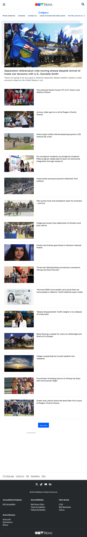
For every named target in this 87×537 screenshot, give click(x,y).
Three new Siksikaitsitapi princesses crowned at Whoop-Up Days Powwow (58, 268)
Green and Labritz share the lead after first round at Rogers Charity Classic (59, 402)
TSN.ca (61, 510)
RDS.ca (5, 525)
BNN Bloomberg (65, 507)
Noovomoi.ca (7, 522)
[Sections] (4, 4)
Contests (21, 16)
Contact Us (32, 16)
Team (43, 476)
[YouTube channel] (45, 484)
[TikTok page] (41, 484)
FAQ (27, 476)
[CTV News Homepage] (43, 4)
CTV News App (8, 476)
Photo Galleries (9, 16)
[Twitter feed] (36, 484)
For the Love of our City (77, 16)
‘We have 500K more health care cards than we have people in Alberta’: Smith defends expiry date (59, 291)
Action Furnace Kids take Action (52, 16)
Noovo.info (7, 519)
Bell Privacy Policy (37, 504)
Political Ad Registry (38, 510)
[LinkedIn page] (50, 484)
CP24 (61, 504)
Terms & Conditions (38, 507)
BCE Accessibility (9, 504)
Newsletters (35, 476)
